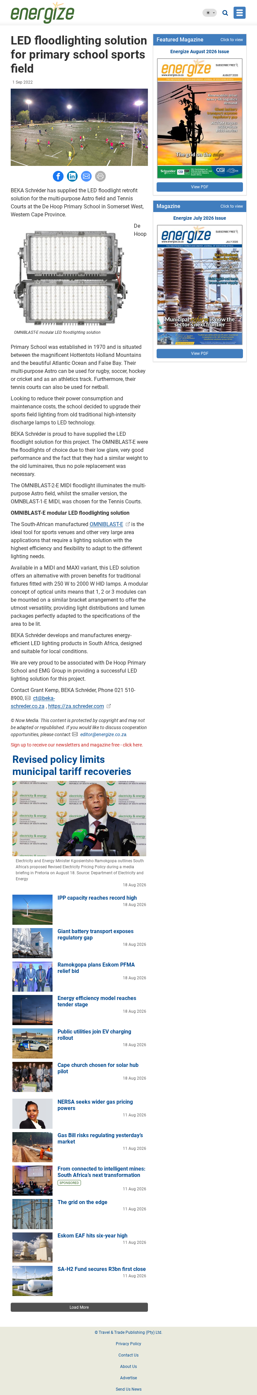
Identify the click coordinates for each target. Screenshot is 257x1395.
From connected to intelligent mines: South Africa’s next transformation (102, 1172)
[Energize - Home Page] (58, 13)
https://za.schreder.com (76, 706)
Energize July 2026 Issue (199, 218)
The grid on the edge (82, 1202)
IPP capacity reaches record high (97, 898)
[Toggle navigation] (240, 13)
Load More (79, 1307)
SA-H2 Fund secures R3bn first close (102, 1269)
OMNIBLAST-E (106, 524)
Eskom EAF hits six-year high (92, 1235)
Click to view (232, 39)
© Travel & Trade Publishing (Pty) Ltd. (128, 1332)
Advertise (128, 1378)
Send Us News (129, 1389)
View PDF (199, 187)
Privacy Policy (128, 1343)
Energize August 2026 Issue (199, 51)
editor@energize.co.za (103, 734)
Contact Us (128, 1355)
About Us (128, 1366)
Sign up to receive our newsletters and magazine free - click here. (77, 745)
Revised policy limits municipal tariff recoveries (71, 765)
